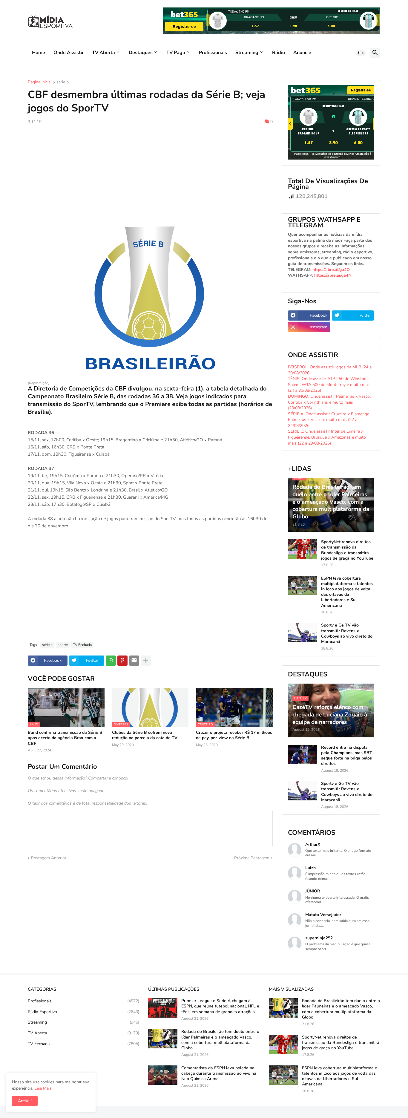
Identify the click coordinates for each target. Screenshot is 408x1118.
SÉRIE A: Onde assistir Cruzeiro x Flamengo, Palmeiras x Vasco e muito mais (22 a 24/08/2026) (329, 419)
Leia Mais (43, 1088)
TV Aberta (103, 52)
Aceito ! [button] (25, 1101)
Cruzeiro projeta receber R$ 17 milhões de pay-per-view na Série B (234, 735)
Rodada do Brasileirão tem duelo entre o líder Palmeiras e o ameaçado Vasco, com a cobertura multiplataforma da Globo (220, 1040)
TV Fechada (82, 644)
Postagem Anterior (48, 858)
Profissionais (213, 52)
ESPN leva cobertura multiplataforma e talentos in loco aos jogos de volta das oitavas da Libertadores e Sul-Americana (347, 592)
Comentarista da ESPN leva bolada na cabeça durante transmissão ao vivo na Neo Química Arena (218, 1073)
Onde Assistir (68, 52)
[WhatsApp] (111, 661)
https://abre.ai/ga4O (331, 269)
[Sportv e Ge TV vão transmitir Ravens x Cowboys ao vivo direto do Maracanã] (302, 632)
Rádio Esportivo (83, 1012)
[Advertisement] (150, 174)
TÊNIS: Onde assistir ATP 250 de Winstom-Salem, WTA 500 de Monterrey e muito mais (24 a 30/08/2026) (329, 384)
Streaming (246, 52)
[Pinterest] (122, 661)
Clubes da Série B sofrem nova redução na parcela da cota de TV (144, 735)
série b (62, 82)
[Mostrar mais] (146, 661)
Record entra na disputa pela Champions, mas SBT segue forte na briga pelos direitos (346, 756)
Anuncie (302, 52)
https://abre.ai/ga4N (332, 275)
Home (38, 52)
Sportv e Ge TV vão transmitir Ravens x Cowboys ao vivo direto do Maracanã (346, 633)
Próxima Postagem (251, 858)
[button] (360, 53)
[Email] (134, 661)
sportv (63, 644)
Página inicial (40, 82)
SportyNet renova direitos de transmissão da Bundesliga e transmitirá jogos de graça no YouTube (347, 550)
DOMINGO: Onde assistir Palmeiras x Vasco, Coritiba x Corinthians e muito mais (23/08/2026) (329, 402)
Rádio (278, 52)
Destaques (141, 52)
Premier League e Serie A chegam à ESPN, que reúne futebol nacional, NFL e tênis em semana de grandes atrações (220, 1006)
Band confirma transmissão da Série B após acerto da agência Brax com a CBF (65, 738)
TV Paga (175, 52)
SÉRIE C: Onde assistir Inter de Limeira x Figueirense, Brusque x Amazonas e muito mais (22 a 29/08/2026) (327, 437)
